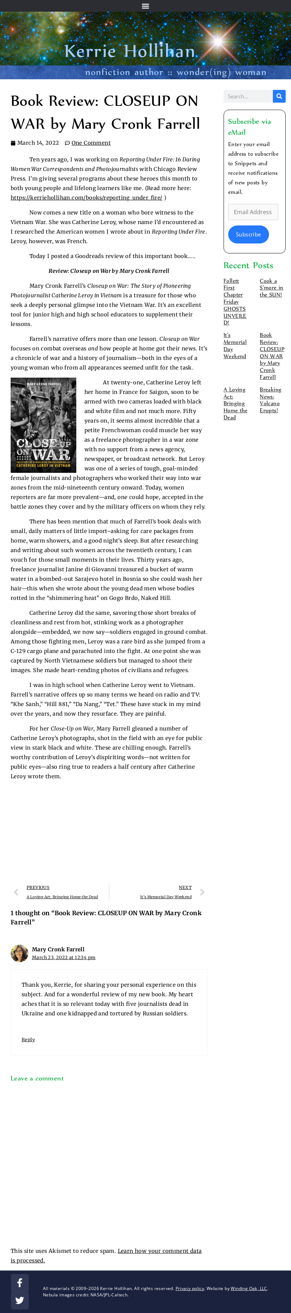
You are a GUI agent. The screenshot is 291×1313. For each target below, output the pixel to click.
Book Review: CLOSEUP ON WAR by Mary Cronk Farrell (272, 356)
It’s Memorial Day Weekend (235, 346)
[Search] (279, 96)
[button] (146, 6)
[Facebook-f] (20, 1283)
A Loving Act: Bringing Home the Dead (235, 403)
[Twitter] (20, 1300)
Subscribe (248, 234)
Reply (28, 1039)
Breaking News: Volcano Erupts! (270, 400)
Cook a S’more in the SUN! (272, 288)
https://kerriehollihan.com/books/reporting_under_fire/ (87, 197)
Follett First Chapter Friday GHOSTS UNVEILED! (235, 302)
